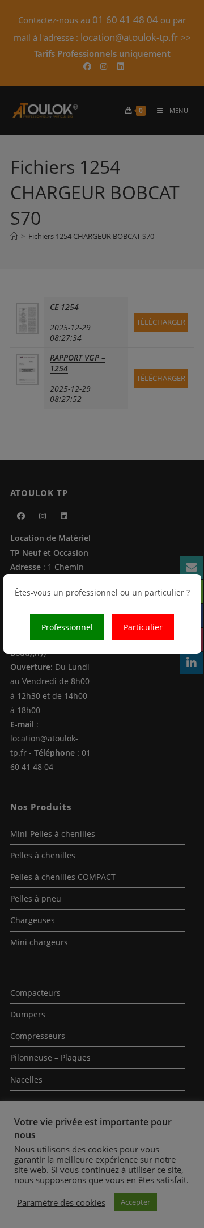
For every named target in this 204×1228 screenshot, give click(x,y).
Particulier (143, 627)
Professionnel (67, 627)
